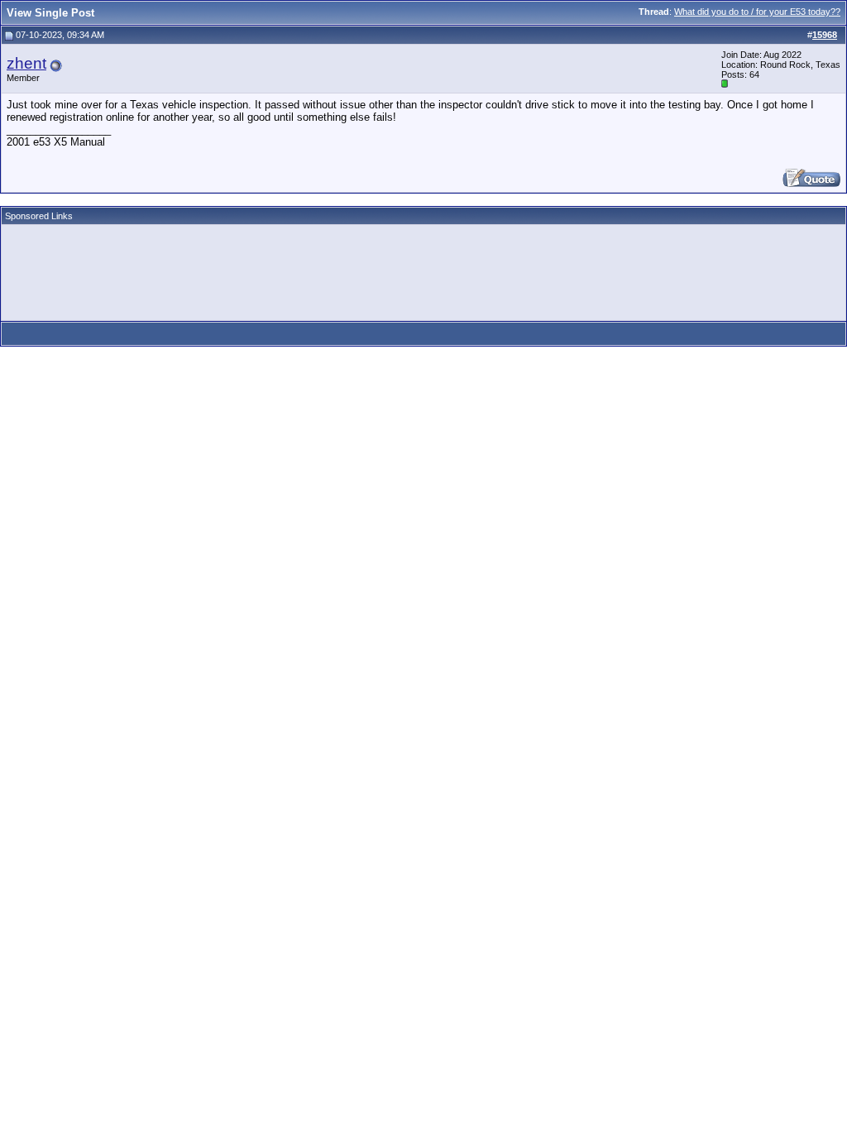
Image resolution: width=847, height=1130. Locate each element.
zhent (26, 63)
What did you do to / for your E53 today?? (757, 12)
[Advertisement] (308, 267)
